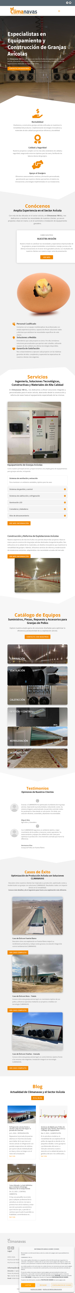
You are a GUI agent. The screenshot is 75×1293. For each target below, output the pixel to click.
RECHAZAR (43, 1285)
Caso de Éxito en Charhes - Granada (26, 1054)
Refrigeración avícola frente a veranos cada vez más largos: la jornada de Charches (20, 1128)
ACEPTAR (28, 1285)
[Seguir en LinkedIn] (67, 3)
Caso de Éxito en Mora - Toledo (24, 996)
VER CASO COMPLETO (17, 952)
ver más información (19, 523)
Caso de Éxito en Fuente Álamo (24, 938)
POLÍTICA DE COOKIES (36, 1289)
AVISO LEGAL (11, 1257)
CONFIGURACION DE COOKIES (61, 1285)
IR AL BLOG (37, 1098)
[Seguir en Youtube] (70, 3)
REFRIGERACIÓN (23, 1133)
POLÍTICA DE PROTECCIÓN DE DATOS (52, 1289)
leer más (12, 1156)
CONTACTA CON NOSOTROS (19, 69)
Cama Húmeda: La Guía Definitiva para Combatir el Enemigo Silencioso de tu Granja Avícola (20, 1187)
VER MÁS (46, 257)
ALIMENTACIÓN (55, 1133)
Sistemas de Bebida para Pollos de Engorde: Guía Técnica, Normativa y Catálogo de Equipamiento (53, 1128)
